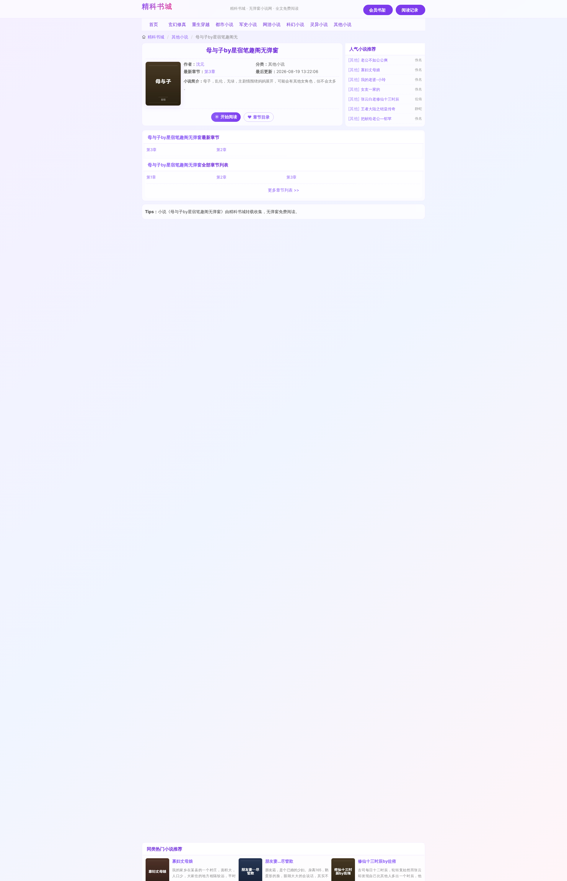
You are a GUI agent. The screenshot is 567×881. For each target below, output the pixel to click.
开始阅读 (229, 116)
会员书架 (377, 9)
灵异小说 (319, 24)
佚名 (418, 60)
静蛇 (418, 108)
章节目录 (261, 116)
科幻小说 (295, 24)
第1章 (151, 177)
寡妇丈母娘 (370, 69)
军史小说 (248, 24)
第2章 (221, 149)
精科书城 (157, 6)
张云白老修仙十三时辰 (380, 99)
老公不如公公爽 (374, 60)
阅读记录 (410, 9)
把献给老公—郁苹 (376, 118)
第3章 (209, 71)
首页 (153, 24)
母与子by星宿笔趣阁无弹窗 (175, 137)
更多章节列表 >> (283, 189)
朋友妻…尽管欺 (279, 861)
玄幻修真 (177, 24)
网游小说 (272, 24)
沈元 (200, 64)
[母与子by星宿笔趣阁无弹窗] (165, 84)
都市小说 (224, 24)
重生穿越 (201, 24)
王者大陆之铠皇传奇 (378, 108)
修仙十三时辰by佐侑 (377, 861)
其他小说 (342, 24)
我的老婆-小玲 (373, 79)
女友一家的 (370, 89)
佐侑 (418, 99)
